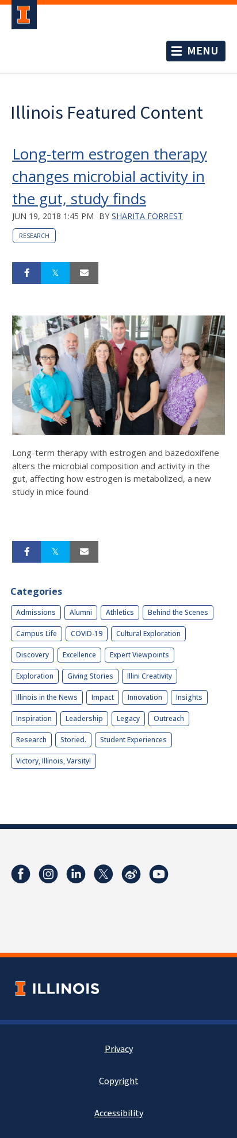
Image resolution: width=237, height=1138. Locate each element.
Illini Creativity (149, 676)
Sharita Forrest (147, 216)
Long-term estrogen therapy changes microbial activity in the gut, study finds (109, 176)
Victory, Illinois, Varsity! (53, 761)
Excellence (79, 655)
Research (34, 236)
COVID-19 (86, 633)
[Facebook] (20, 874)
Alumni (81, 612)
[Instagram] (48, 874)
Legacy (128, 718)
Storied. (73, 740)
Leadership (84, 718)
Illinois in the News (47, 697)
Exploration (34, 676)
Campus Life (36, 633)
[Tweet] (55, 273)
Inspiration (34, 718)
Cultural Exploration (148, 633)
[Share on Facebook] (26, 273)
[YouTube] (158, 874)
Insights (189, 697)
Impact (102, 697)
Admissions (36, 612)
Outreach (169, 718)
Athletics (120, 612)
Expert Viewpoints (139, 655)
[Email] (84, 273)
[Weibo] (131, 874)
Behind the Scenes (178, 612)
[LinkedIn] (76, 874)
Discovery (32, 655)
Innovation (145, 697)
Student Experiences (133, 740)
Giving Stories (90, 676)
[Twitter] (103, 874)
